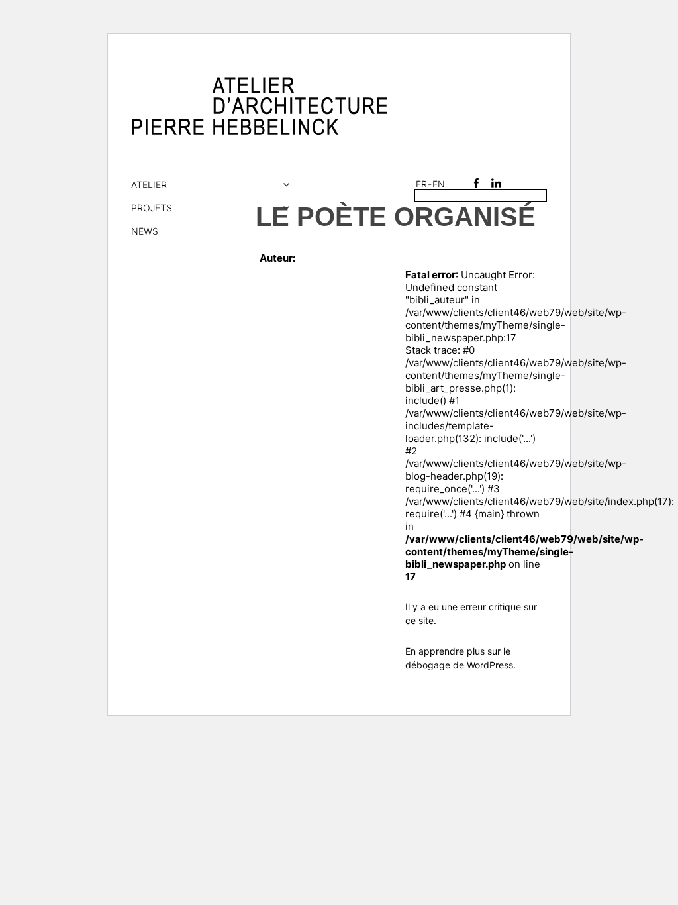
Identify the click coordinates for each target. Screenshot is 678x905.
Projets (151, 207)
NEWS (144, 231)
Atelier (149, 184)
